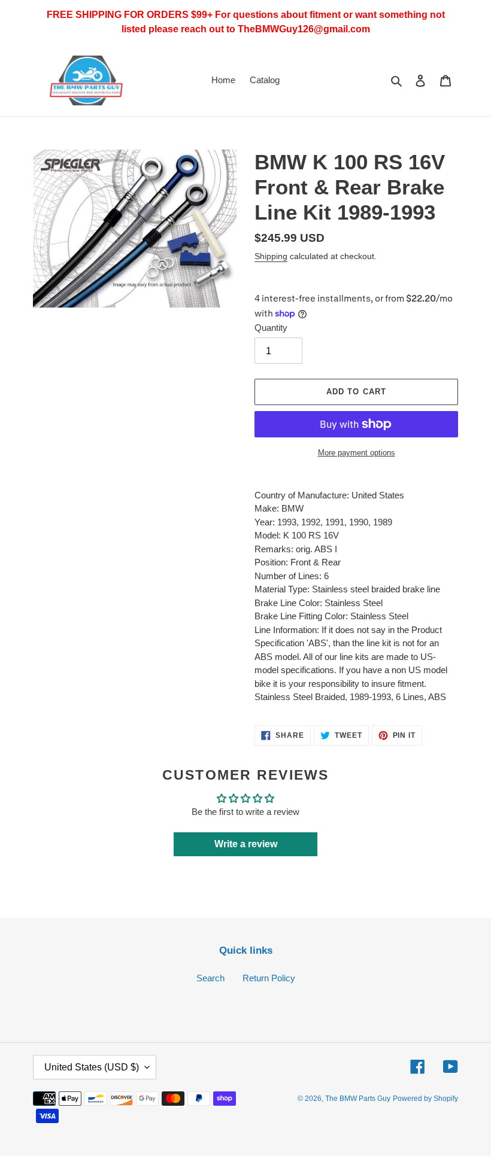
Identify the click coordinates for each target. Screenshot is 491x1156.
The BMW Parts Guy (357, 1098)
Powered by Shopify (425, 1098)
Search (210, 978)
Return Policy (269, 978)
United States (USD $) (91, 1067)
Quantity (270, 328)
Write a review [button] (245, 844)
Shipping (270, 256)
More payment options (356, 452)
